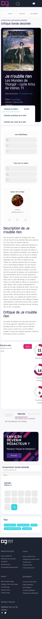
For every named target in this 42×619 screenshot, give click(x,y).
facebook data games (2, 613)
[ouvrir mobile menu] (34, 3)
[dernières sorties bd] (18, 3)
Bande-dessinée (7, 551)
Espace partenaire (28, 584)
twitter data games (5, 613)
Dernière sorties (5, 564)
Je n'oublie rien (10, 525)
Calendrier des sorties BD (8, 559)
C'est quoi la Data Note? (30, 582)
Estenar (17, 210)
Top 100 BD (4, 561)
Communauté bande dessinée (9, 567)
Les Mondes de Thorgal (12, 529)
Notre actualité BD (6, 556)
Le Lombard (16, 99)
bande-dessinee (23, 525)
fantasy (34, 525)
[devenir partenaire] (21, 446)
